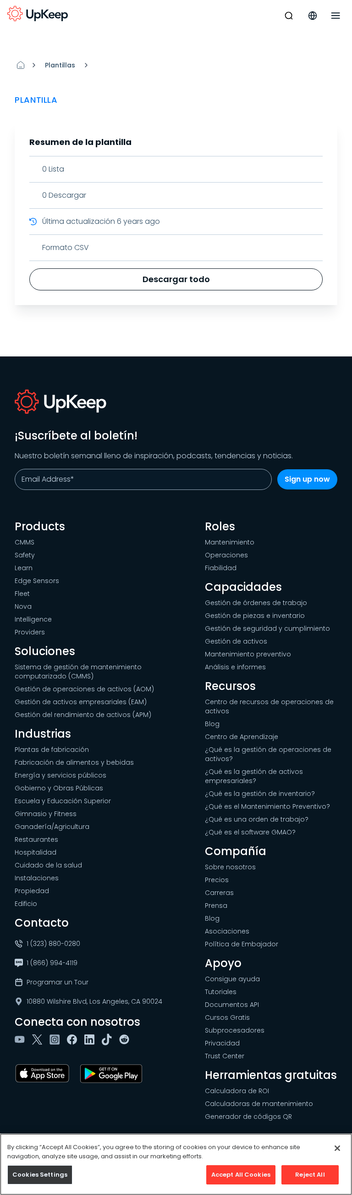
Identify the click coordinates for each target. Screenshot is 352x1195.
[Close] (337, 1148)
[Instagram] (56, 1039)
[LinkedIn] (91, 1039)
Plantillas (60, 65)
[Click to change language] (312, 16)
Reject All (309, 1174)
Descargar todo (176, 279)
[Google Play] (113, 1073)
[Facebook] (74, 1039)
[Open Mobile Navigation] (335, 15)
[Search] (289, 16)
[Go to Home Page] (37, 14)
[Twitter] (39, 1039)
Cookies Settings (39, 1174)
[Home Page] (21, 65)
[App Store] (44, 1073)
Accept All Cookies (240, 1174)
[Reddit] (126, 1039)
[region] (176, 1164)
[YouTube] (21, 1039)
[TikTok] (109, 1039)
